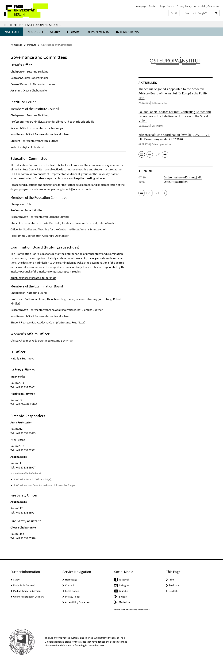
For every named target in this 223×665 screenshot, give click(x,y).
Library (73, 32)
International (128, 32)
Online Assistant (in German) (28, 596)
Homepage (140, 6)
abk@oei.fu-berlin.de (78, 189)
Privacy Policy (184, 6)
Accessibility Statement (207, 6)
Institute (11, 32)
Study (55, 32)
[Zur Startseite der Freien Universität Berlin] (29, 10)
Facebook (124, 579)
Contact (153, 6)
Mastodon (124, 602)
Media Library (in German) (27, 590)
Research (35, 32)
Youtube (123, 590)
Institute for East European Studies (32, 25)
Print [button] (171, 579)
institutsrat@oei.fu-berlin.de (27, 147)
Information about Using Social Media (132, 609)
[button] (173, 13)
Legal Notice (167, 6)
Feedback (174, 585)
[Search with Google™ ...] (216, 13)
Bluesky (123, 596)
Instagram (124, 585)
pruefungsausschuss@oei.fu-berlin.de (33, 278)
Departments (98, 32)
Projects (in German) (24, 585)
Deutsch (173, 590)
